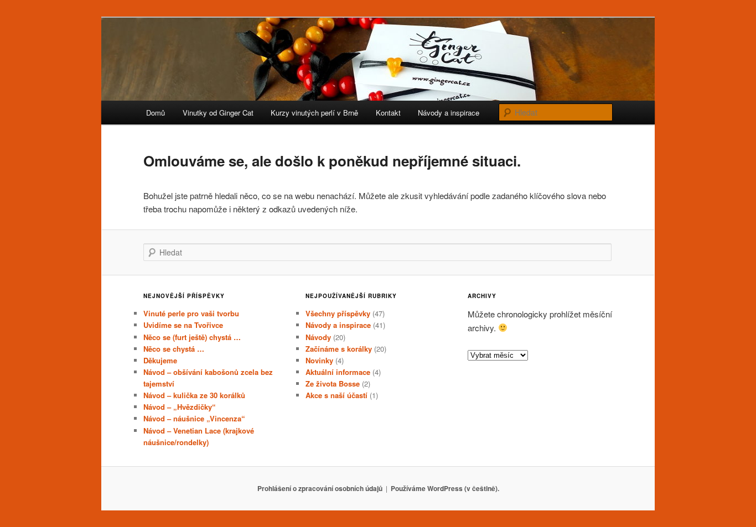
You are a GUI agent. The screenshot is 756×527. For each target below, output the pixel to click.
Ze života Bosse (332, 383)
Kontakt (388, 112)
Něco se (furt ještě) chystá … (192, 337)
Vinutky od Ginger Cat (218, 112)
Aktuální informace (337, 372)
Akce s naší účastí (336, 395)
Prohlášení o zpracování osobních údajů (319, 488)
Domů (155, 112)
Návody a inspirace (448, 112)
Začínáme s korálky (338, 348)
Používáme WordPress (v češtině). (445, 488)
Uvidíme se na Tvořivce (183, 325)
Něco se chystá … (173, 348)
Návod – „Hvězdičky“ (179, 406)
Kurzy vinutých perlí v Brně (314, 112)
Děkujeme (160, 360)
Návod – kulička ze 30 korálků (194, 395)
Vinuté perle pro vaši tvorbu (191, 313)
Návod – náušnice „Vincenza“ (194, 418)
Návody (318, 337)
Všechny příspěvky (337, 313)
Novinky (319, 360)
